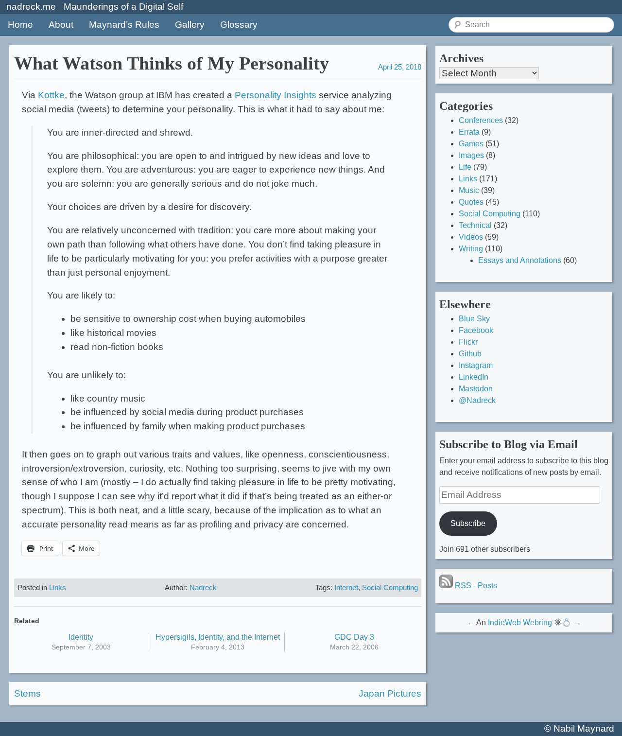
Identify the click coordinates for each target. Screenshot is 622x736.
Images (471, 155)
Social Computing (390, 587)
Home (20, 24)
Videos (471, 237)
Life (465, 167)
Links (57, 587)
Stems (27, 693)
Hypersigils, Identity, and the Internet (218, 637)
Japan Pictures (390, 693)
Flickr (468, 342)
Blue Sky (474, 319)
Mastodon (476, 389)
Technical (475, 225)
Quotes (471, 202)
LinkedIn (473, 377)
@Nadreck (477, 400)
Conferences (481, 120)
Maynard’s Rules (124, 24)
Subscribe (467, 523)
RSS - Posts (475, 585)
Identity (81, 637)
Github (470, 354)
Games (471, 144)
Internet (346, 587)
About (61, 24)
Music (469, 190)
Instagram (476, 365)
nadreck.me (31, 6)
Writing (471, 249)
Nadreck (203, 587)
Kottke (51, 95)
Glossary (239, 24)
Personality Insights (275, 95)
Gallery (190, 24)
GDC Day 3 (354, 637)
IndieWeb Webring (520, 622)
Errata (469, 132)
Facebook (476, 330)
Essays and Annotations (519, 260)
